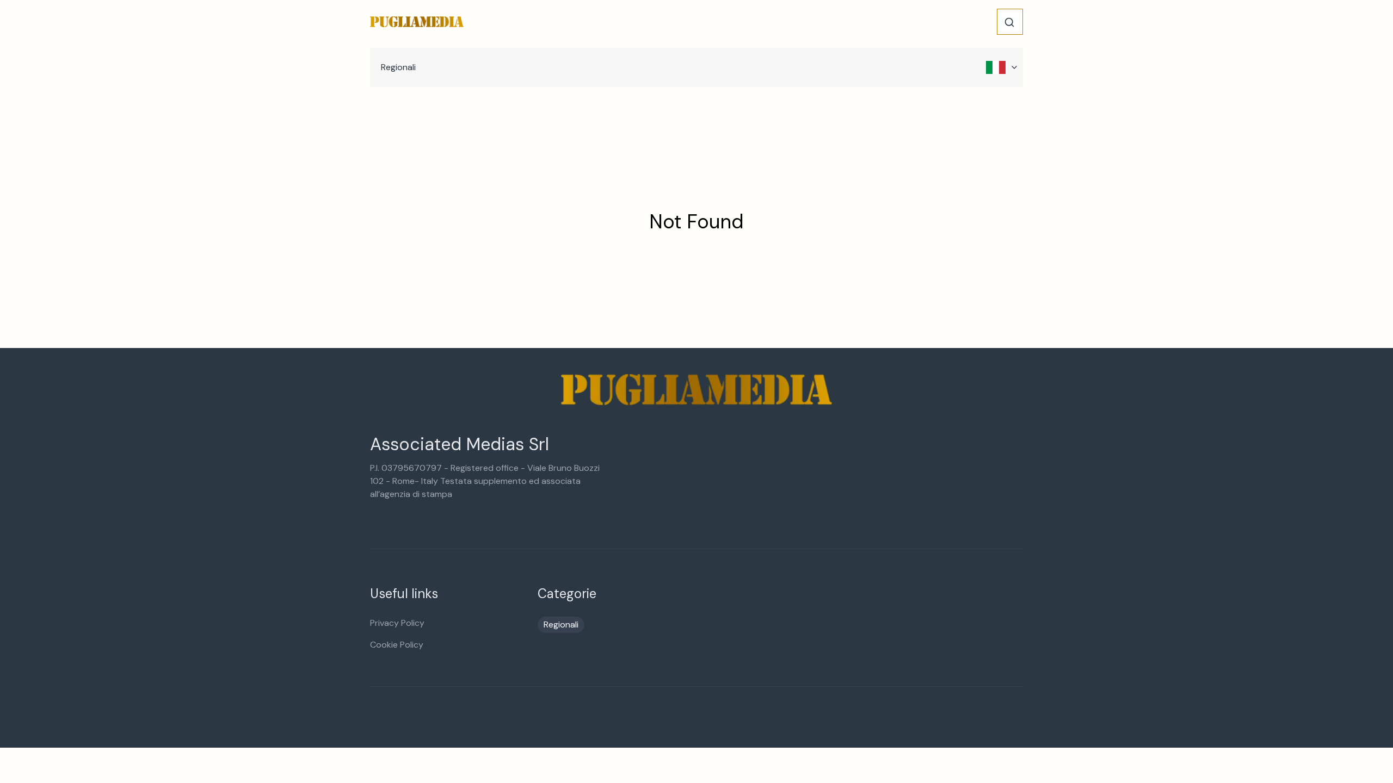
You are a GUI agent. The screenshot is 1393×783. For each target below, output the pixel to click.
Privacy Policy (397, 623)
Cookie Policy (396, 644)
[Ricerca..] (1009, 22)
